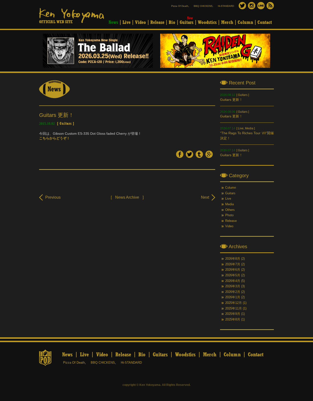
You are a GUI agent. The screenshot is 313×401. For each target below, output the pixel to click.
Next (205, 197)
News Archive (127, 197)
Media (249, 128)
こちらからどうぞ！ (54, 138)
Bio (172, 22)
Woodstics (207, 22)
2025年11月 (233, 308)
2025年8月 (232, 319)
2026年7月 (232, 264)
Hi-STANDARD (226, 6)
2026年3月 (232, 286)
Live (127, 22)
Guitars (186, 22)
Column (245, 22)
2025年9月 (232, 314)
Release (157, 22)
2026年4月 (232, 281)
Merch (227, 22)
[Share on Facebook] (179, 157)
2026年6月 (232, 269)
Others (230, 210)
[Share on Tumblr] (199, 157)
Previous (53, 197)
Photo (229, 215)
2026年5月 (232, 275)
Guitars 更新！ (231, 100)
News (113, 22)
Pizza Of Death (179, 6)
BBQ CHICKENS (203, 6)
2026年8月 (232, 258)
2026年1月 (232, 297)
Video (140, 22)
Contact (264, 22)
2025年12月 (233, 303)
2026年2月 (232, 292)
